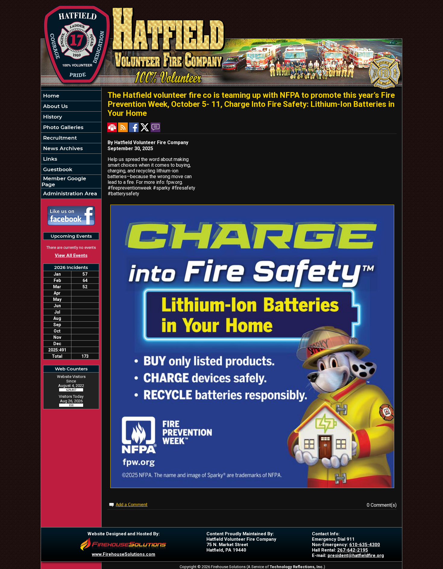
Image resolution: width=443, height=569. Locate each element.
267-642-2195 (352, 550)
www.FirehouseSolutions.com (123, 554)
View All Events (71, 255)
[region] (71, 145)
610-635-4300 (364, 544)
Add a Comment (131, 505)
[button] (71, 106)
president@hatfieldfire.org (356, 555)
